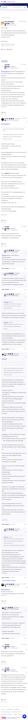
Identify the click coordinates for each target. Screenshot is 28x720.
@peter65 (4, 359)
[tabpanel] (14, 383)
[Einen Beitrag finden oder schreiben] (24, 7)
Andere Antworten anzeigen (9, 580)
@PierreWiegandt (5, 71)
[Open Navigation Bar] (2, 1)
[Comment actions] (26, 69)
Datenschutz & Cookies (16, 711)
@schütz (6, 537)
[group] (2, 45)
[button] (3, 268)
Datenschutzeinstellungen (6, 714)
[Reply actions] (25, 253)
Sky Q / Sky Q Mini (6, 17)
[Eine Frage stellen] (24, 716)
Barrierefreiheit (16, 709)
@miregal (4, 255)
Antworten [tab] (4, 61)
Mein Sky (3, 709)
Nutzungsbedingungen (6, 711)
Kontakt (14, 714)
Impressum (20, 714)
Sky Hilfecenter (9, 709)
